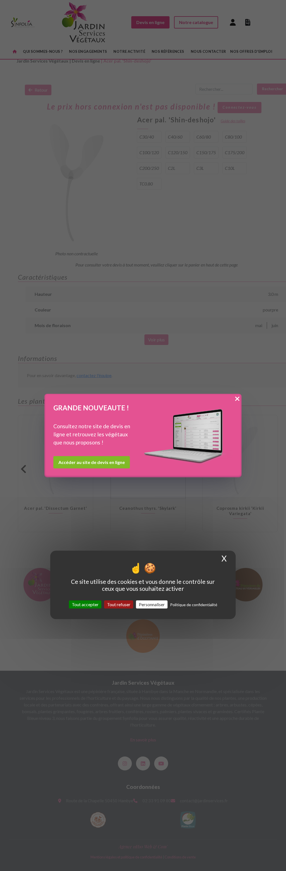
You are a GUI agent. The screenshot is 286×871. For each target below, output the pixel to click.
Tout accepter (85, 604)
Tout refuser (118, 604)
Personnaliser (152, 604)
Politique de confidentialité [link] (193, 604)
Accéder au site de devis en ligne (91, 462)
